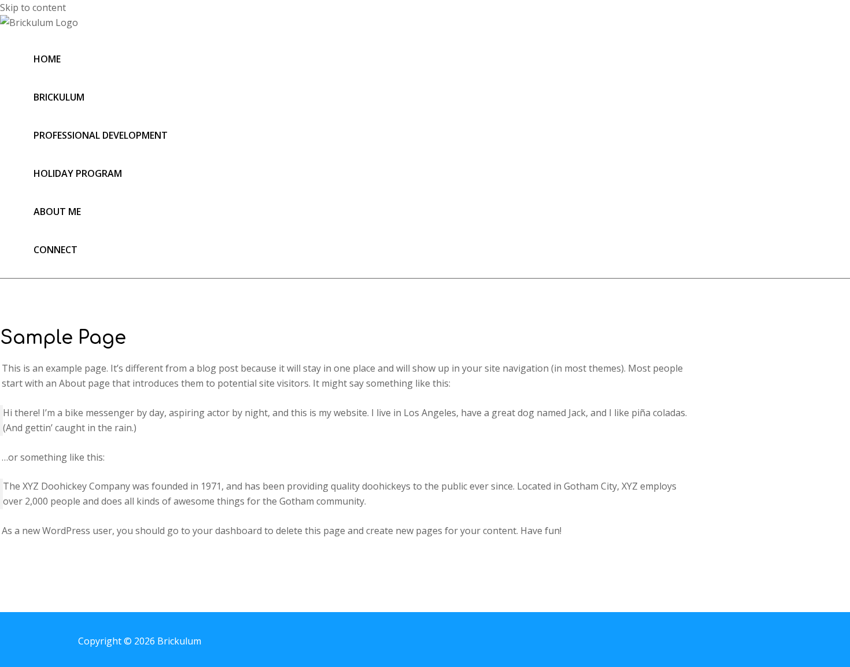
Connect (55, 249)
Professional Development (101, 135)
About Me (57, 211)
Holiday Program (78, 173)
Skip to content (33, 7)
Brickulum (59, 97)
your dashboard (227, 530)
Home (47, 59)
